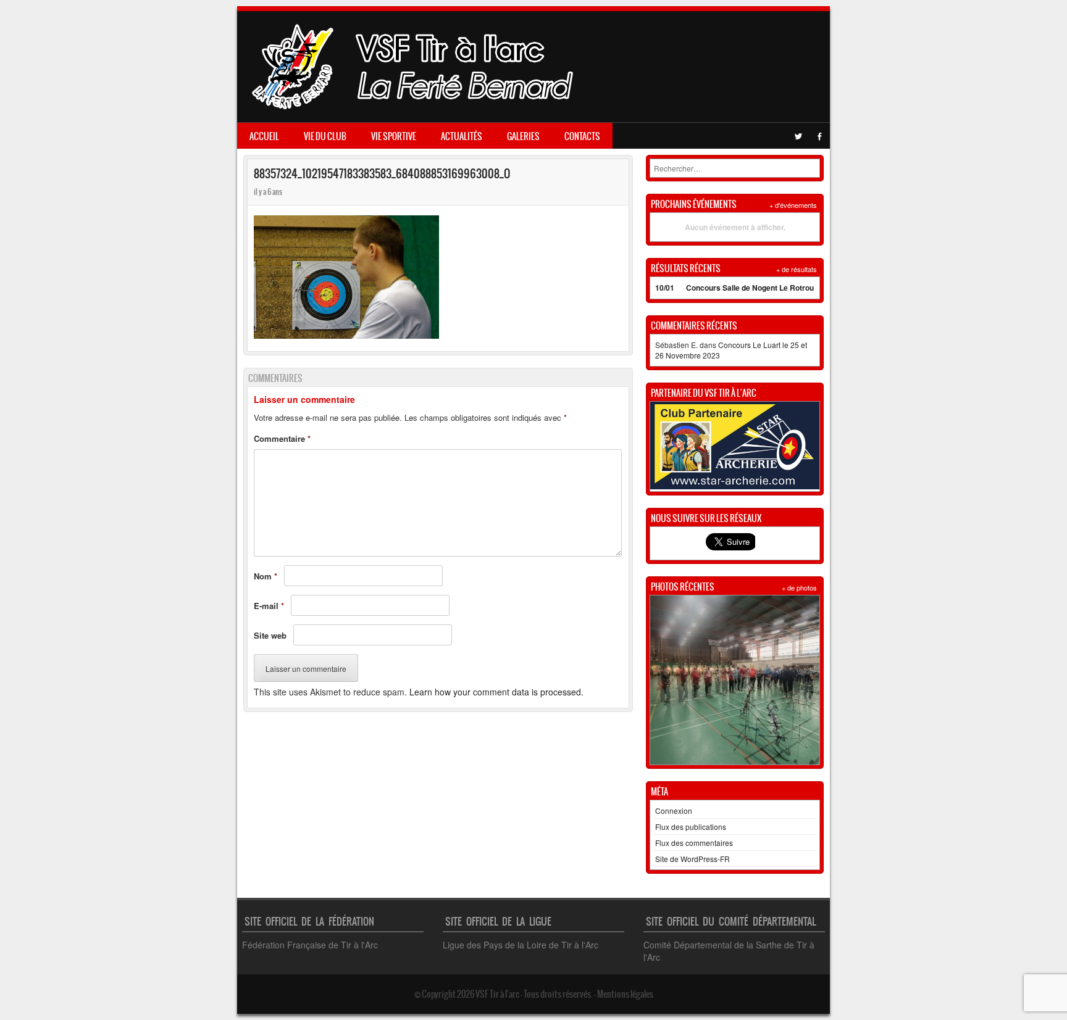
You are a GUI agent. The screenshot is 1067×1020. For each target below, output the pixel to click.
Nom (265, 576)
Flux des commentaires (694, 842)
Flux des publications (690, 826)
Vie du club (325, 136)
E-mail (269, 606)
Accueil (264, 136)
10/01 (664, 287)
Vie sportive (393, 136)
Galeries (523, 136)
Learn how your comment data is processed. (496, 692)
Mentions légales (625, 994)
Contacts (582, 136)
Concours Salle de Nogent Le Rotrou (750, 287)
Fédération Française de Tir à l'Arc (310, 945)
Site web (270, 635)
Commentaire (282, 438)
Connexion (673, 810)
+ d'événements (793, 205)
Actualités (461, 136)
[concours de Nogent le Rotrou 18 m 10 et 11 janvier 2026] (734, 680)
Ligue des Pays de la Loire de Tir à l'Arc (520, 945)
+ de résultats (796, 269)
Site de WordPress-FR (692, 858)
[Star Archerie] (734, 486)
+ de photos (799, 587)
